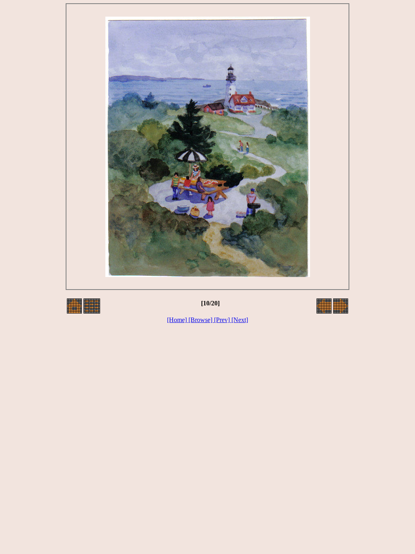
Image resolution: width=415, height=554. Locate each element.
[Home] (177, 319)
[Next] (239, 319)
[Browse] (201, 319)
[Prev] (222, 319)
